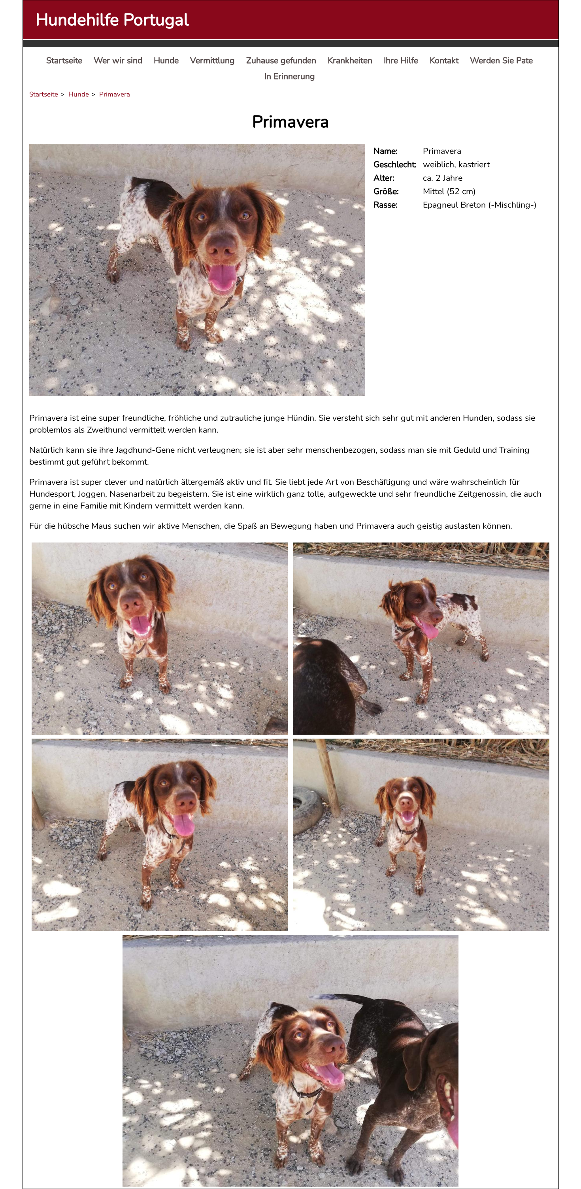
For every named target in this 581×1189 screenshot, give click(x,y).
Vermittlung (212, 60)
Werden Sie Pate (501, 60)
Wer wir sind (118, 60)
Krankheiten (350, 60)
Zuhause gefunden (281, 60)
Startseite (64, 60)
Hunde (166, 60)
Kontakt (444, 60)
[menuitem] (64, 61)
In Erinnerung (289, 76)
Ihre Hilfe (401, 60)
